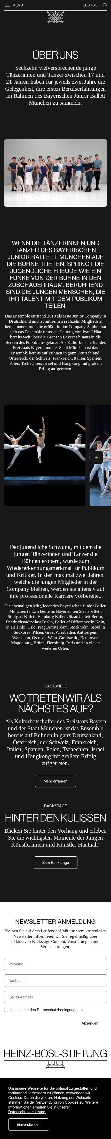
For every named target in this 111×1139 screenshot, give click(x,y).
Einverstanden (29, 1124)
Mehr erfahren (55, 781)
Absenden (90, 1023)
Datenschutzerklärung (27, 1112)
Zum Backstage (55, 862)
